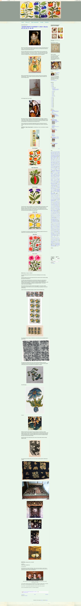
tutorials (52, 241)
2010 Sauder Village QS (57, 151)
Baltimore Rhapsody (56, 170)
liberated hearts (55, 209)
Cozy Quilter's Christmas (56, 194)
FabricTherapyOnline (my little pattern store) (55, 197)
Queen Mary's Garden (25, 592)
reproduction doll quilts (56, 229)
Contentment (53, 193)
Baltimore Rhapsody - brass (54, 172)
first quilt (57, 198)
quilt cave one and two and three (55, 222)
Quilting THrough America (54, 226)
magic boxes (52, 212)
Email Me (46, 22)
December (53, 87)
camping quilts (57, 188)
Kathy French (52, 207)
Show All (59, 148)
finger (55, 198)
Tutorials (41, 22)
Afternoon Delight (56, 166)
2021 (52, 85)
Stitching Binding (53, 135)
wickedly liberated (57, 243)
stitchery (52, 236)
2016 (52, 100)
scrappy (55, 231)
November (53, 88)
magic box (58, 211)
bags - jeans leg (52, 168)
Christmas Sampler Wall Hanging (55, 191)
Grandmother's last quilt (55, 202)
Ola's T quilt (53, 216)
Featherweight (52, 198)
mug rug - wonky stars (55, 214)
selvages (54, 232)
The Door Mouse (58, 239)
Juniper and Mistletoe (57, 206)
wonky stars (57, 245)
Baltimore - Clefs (52, 169)
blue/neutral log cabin (54, 185)
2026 (52, 83)
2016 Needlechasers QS (54, 161)
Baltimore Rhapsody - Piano (57, 177)
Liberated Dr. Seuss (54, 208)
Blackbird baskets (53, 183)
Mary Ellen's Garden (56, 212)
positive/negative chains (54, 219)
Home (23, 22)
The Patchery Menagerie (55, 143)
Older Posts (46, 594)
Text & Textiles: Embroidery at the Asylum (57, 122)
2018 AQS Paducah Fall (56, 163)
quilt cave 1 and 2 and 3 (57, 221)
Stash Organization (34, 22)
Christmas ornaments (57, 190)
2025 (52, 84)
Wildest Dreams (53, 244)
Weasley (52, 243)
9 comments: (35, 591)
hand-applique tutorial (56, 204)
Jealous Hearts (52, 206)
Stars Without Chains (57, 234)
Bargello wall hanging (58, 180)
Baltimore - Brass (57, 168)
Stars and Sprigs (52, 234)
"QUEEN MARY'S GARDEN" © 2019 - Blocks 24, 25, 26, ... (55, 89)
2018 (52, 98)
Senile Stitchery (57, 232)
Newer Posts (23, 594)
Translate (54, 263)
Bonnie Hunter (58, 185)
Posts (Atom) (25, 595)
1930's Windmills (52, 151)
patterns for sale (58, 217)
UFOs (58, 241)
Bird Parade (57, 182)
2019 (52, 97)
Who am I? (27, 22)
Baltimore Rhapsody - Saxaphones (55, 178)
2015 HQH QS (56, 159)
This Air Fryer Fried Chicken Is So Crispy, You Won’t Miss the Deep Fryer (55, 112)
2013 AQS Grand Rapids (53, 154)
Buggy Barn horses (55, 187)
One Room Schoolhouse (57, 216)
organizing (53, 217)
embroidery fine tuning (53, 196)
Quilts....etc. (53, 134)
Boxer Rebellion (54, 186)
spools (58, 233)
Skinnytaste (53, 110)
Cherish (51, 190)
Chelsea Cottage (57, 189)
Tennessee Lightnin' (53, 239)
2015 (52, 101)
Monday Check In (57, 138)
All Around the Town (55, 167)
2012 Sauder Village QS (56, 153)
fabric (58, 196)
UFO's (55, 241)
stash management (54, 235)
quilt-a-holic (54, 224)
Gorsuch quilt (52, 201)
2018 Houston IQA (53, 164)
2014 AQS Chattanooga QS (54, 156)
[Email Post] (37, 591)
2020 (52, 86)
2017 (52, 99)
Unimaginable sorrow (53, 242)
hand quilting (52, 204)
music (59, 214)
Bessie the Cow (53, 182)
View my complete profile (54, 80)
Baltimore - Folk (57, 169)
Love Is (55, 211)
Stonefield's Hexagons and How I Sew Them (57, 115)
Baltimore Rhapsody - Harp (54, 175)
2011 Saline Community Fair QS (55, 152)
